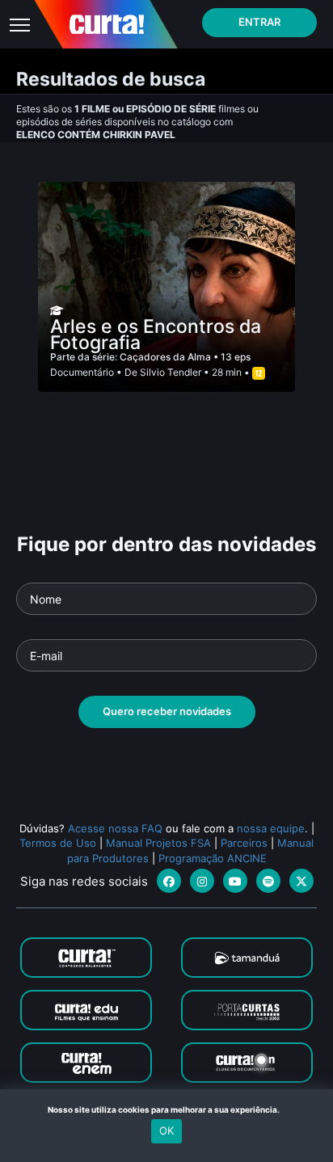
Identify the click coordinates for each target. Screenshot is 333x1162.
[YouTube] (235, 881)
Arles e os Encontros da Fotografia (155, 334)
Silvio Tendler (170, 372)
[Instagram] (202, 881)
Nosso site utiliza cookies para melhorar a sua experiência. (167, 1109)
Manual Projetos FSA (158, 842)
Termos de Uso (57, 842)
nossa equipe (271, 828)
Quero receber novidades (167, 711)
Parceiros (244, 842)
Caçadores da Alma (166, 357)
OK (166, 1130)
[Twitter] (301, 881)
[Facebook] (169, 881)
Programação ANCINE (212, 858)
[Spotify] (268, 881)
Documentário (82, 372)
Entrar (259, 21)
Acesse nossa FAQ (115, 828)
